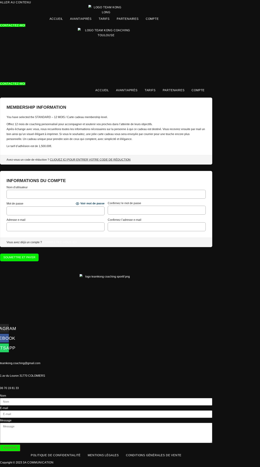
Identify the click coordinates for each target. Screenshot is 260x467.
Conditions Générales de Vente (153, 455)
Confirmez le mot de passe (124, 203)
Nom (3, 395)
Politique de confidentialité (56, 455)
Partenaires (128, 18)
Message (5, 420)
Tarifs (104, 18)
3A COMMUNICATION (38, 462)
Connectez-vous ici (59, 242)
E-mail (4, 408)
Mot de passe (15, 203)
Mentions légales (103, 455)
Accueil (56, 18)
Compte (152, 18)
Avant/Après (81, 18)
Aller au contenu (15, 2)
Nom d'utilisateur (17, 187)
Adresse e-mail (16, 219)
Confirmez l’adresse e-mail (124, 219)
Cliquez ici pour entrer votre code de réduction (90, 159)
